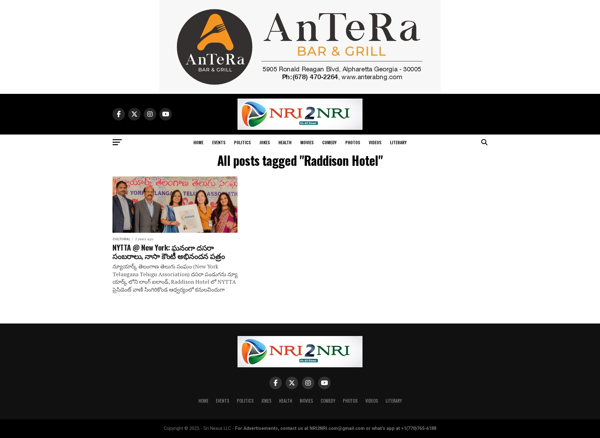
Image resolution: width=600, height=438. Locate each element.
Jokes (264, 142)
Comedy (329, 142)
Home (198, 142)
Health (285, 142)
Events (218, 142)
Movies (306, 142)
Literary (398, 142)
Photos (352, 142)
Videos (375, 142)
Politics (242, 142)
